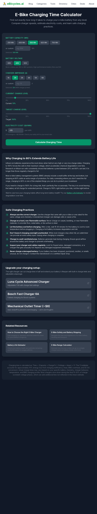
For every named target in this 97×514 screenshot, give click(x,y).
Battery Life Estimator (75, 193)
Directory (63, 4)
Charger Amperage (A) (16, 73)
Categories (41, 4)
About (91, 4)
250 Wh (11, 43)
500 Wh (33, 43)
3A (22, 78)
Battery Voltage (14, 58)
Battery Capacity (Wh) (17, 38)
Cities (73, 4)
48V (17, 63)
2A (15, 78)
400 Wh (22, 43)
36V (9, 63)
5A (36, 78)
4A (29, 78)
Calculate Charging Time (48, 142)
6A (43, 78)
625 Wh (44, 43)
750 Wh (55, 43)
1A (8, 78)
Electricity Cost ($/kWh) (19, 125)
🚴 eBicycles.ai (13, 3)
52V (25, 63)
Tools (52, 4)
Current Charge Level (17, 93)
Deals (82, 4)
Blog (31, 4)
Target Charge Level (16, 109)
